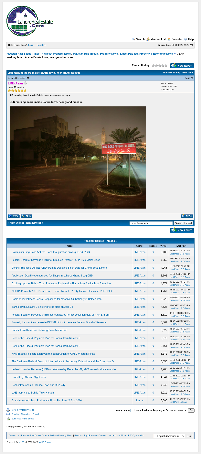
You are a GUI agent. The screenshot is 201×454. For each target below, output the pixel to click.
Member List (158, 39)
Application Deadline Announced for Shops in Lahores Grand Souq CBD (52, 275)
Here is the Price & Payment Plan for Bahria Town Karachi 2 (46, 338)
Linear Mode (187, 72)
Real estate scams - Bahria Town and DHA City (38, 385)
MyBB (21, 442)
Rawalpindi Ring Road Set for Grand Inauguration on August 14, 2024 (51, 252)
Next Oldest (17, 222)
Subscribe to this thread (23, 418)
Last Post (174, 254)
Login (30, 45)
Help (191, 39)
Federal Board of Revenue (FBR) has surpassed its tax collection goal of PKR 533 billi (61, 314)
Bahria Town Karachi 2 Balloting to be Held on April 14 (42, 306)
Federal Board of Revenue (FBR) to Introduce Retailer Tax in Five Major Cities (56, 259)
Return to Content (97, 435)
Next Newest (33, 222)
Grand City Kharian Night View (29, 377)
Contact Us (14, 435)
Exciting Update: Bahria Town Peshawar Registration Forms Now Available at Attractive (61, 283)
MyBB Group (44, 442)
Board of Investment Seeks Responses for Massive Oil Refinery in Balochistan (56, 298)
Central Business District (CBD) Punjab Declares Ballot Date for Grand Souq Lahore (59, 267)
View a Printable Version (23, 410)
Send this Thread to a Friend (25, 414)
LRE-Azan (139, 252)
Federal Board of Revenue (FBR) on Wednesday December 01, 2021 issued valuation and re (64, 369)
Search (140, 39)
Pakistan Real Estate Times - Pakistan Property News (38, 53)
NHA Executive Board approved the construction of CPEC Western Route (53, 353)
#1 (192, 78)
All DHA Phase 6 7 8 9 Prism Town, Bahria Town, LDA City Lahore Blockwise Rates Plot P (63, 291)
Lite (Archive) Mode (117, 435)
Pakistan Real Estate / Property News (95, 53)
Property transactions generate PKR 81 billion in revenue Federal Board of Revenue (59, 322)
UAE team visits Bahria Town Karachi (33, 392)
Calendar (177, 39)
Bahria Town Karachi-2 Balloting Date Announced (39, 330)
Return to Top (80, 435)
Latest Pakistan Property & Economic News (146, 53)
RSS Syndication (136, 435)
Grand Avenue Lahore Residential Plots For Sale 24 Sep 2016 (47, 400)
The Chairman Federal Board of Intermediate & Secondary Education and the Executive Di (63, 361)
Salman (139, 400)
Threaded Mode (171, 72)
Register (41, 45)
